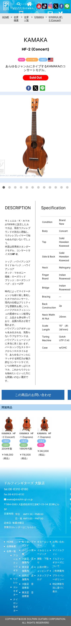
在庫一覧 (11, 551)
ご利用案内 (58, 570)
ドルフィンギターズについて (58, 562)
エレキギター (15, 591)
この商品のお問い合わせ (33, 395)
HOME (10, 541)
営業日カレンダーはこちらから (20, 527)
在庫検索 (11, 546)
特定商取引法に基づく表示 (58, 587)
